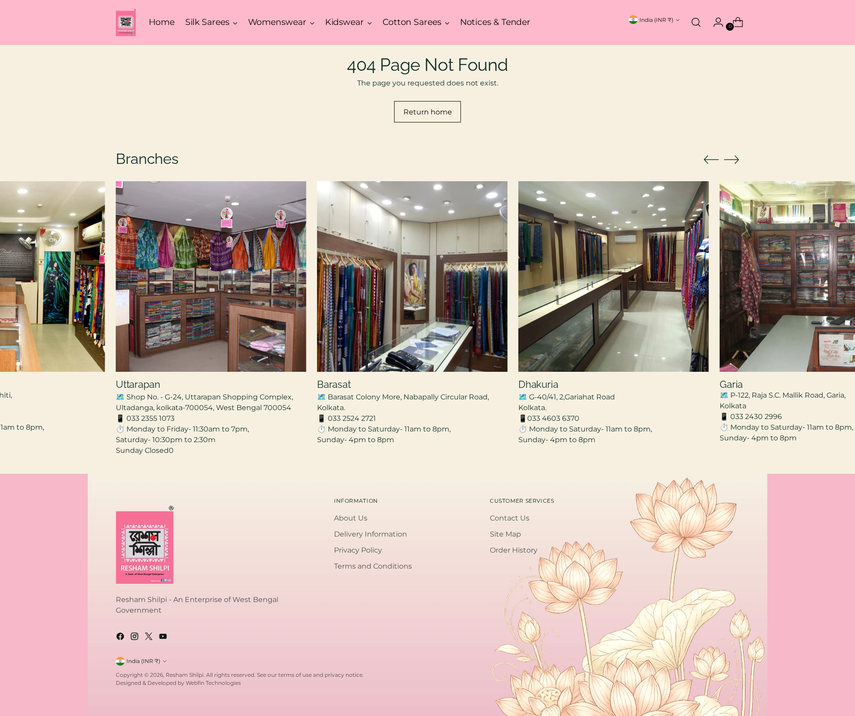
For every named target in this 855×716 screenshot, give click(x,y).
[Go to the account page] (715, 22)
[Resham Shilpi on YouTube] (164, 638)
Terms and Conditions (373, 566)
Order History (513, 550)
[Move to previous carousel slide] (711, 159)
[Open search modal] (696, 22)
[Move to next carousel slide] (731, 159)
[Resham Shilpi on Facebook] (121, 638)
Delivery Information (370, 534)
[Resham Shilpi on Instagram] (135, 638)
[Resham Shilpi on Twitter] (149, 638)
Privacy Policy (358, 550)
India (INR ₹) (656, 19)
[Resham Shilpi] (126, 22)
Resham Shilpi (185, 674)
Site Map (505, 534)
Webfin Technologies (213, 682)
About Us (350, 518)
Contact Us (509, 518)
